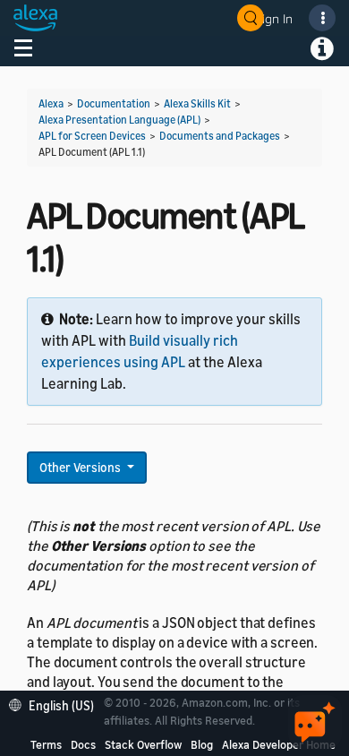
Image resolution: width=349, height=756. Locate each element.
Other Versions (81, 467)
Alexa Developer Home (279, 744)
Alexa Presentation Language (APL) (119, 119)
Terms (46, 744)
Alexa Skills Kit (197, 103)
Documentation (113, 103)
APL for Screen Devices (92, 135)
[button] (56, 703)
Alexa (51, 103)
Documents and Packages (219, 135)
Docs (83, 744)
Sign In (274, 18)
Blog (202, 744)
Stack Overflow (143, 744)
